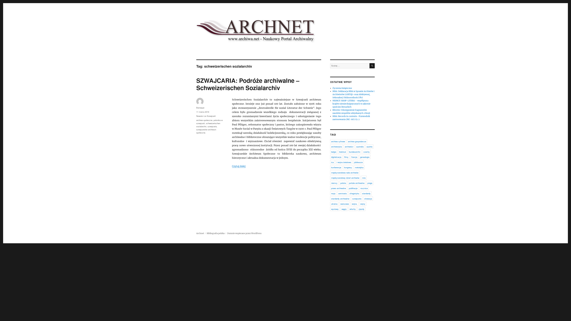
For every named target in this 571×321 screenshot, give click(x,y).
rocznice (364, 188)
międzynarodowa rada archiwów (344, 172)
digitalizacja (336, 157)
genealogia (364, 157)
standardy (366, 193)
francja (354, 157)
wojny (362, 203)
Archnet (200, 233)
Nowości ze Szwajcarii (206, 116)
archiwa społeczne (204, 120)
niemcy (334, 183)
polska (343, 183)
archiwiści (349, 146)
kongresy (348, 167)
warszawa (344, 203)
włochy (353, 209)
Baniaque (200, 107)
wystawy (335, 209)
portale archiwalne (356, 183)
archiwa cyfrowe (338, 141)
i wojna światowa (344, 162)
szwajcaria (212, 126)
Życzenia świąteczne (342, 88)
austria (369, 146)
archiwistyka (336, 146)
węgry (344, 209)
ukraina (334, 203)
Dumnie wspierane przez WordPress (244, 233)
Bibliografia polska (216, 233)
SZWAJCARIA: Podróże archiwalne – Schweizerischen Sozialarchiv (247, 84)
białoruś (342, 151)
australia (360, 146)
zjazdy (361, 209)
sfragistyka (354, 193)
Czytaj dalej (239, 166)
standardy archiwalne (340, 198)
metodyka (359, 167)
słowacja (368, 198)
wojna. (354, 203)
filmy (346, 157)
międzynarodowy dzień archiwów (345, 177)
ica (332, 162)
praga (369, 183)
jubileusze (358, 162)
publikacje (353, 188)
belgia (333, 151)
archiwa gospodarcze (357, 141)
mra (363, 177)
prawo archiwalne (338, 188)
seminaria (342, 193)
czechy (366, 151)
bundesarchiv (354, 151)
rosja (333, 193)
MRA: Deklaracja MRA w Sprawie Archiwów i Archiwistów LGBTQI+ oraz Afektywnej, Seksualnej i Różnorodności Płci (353, 94)
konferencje (336, 167)
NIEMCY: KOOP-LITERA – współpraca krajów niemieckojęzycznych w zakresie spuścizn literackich (351, 103)
